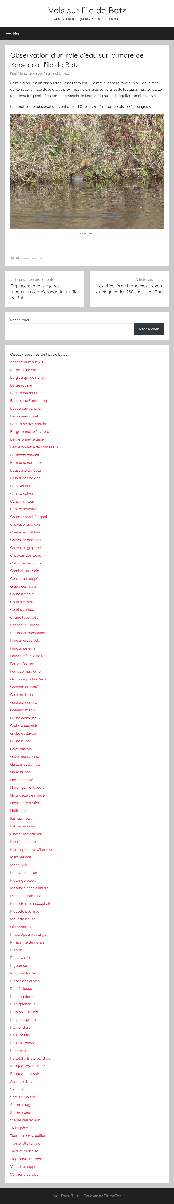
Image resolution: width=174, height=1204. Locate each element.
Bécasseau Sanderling (28, 401)
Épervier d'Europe (25, 625)
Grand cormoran (23, 586)
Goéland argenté (24, 687)
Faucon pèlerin (22, 648)
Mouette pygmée (24, 911)
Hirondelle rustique (26, 803)
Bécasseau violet (24, 416)
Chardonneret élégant (28, 517)
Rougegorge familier (27, 1066)
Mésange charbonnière (29, 888)
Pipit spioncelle (23, 1004)
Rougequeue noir (24, 1074)
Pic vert (16, 950)
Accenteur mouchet (26, 362)
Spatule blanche (23, 1097)
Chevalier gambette (27, 540)
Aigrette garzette (24, 370)
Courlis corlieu (22, 609)
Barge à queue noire (27, 377)
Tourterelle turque (25, 1143)
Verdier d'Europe (24, 1174)
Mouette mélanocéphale (30, 903)
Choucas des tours (25, 555)
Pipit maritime (22, 996)
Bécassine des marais (28, 424)
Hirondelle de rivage (27, 795)
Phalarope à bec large (28, 934)
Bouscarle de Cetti (25, 470)
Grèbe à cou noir (23, 725)
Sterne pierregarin (25, 1120)
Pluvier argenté (23, 1019)
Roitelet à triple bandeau (30, 1058)
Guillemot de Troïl (25, 764)
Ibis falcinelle (21, 818)
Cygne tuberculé (24, 617)
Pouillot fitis (20, 1035)
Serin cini (17, 1089)
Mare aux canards (29, 258)
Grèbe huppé (21, 741)
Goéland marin (22, 710)
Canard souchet (23, 509)
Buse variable (21, 486)
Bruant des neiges (25, 478)
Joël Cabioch (61, 74)
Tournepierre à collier (27, 1135)
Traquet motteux (24, 1151)
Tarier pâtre (19, 1128)
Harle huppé (20, 772)
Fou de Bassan (22, 664)
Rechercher (19, 320)
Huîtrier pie (19, 811)
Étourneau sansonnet (27, 633)
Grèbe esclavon (23, 733)
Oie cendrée (20, 927)
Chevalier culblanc (25, 532)
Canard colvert (22, 493)
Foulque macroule (25, 671)
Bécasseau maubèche (28, 393)
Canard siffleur (22, 501)
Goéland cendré (23, 702)
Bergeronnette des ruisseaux (34, 447)
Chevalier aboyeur (25, 524)
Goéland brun (21, 695)
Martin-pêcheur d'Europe (31, 849)
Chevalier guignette (27, 548)
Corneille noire (22, 594)
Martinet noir (20, 857)
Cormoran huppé (24, 578)
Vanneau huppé (23, 1166)
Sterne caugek (22, 1105)
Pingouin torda (22, 973)
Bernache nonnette (26, 462)
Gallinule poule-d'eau (28, 679)
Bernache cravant (24, 455)
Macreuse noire (23, 842)
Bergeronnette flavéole (29, 432)
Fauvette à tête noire (27, 656)
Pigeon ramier (22, 965)
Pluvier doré (20, 1027)
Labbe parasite (22, 826)
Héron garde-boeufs (27, 787)
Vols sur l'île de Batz (87, 10)
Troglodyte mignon (26, 1159)
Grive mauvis (21, 749)
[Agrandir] (158, 120)
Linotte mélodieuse (26, 834)
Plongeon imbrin (24, 1012)
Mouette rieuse (22, 919)
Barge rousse (21, 385)
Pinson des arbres (25, 981)
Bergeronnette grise (27, 439)
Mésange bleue (23, 880)
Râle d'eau (18, 1050)
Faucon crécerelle (25, 640)
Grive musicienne (24, 756)
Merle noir (18, 865)
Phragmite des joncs (27, 942)
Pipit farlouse (21, 988)
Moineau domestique (28, 896)
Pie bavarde (20, 958)
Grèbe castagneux (25, 718)
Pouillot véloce (22, 1043)
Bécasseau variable (26, 408)
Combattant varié (24, 571)
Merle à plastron (23, 872)
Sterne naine (20, 1112)
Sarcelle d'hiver (23, 1081)
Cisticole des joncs (25, 563)
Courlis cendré (22, 602)
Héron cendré (21, 780)
